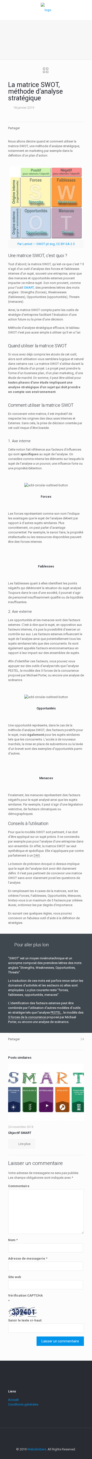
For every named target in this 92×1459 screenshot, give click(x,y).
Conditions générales (23, 1404)
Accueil (13, 1400)
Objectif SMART (19, 1133)
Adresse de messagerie (27, 1258)
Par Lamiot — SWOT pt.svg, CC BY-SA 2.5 (46, 244)
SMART (29, 287)
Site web (14, 1277)
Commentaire (18, 1186)
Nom (13, 1240)
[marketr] (46, 9)
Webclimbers (36, 1449)
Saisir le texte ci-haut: (25, 1320)
